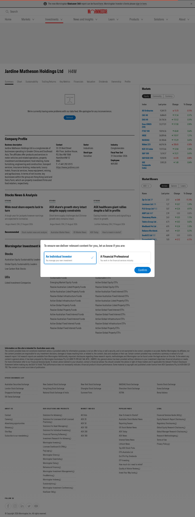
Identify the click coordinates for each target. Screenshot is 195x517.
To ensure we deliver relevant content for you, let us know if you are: (84, 246)
